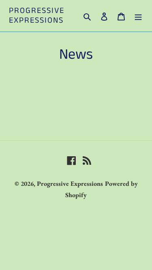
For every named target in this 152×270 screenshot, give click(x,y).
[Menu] (138, 16)
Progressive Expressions (36, 16)
